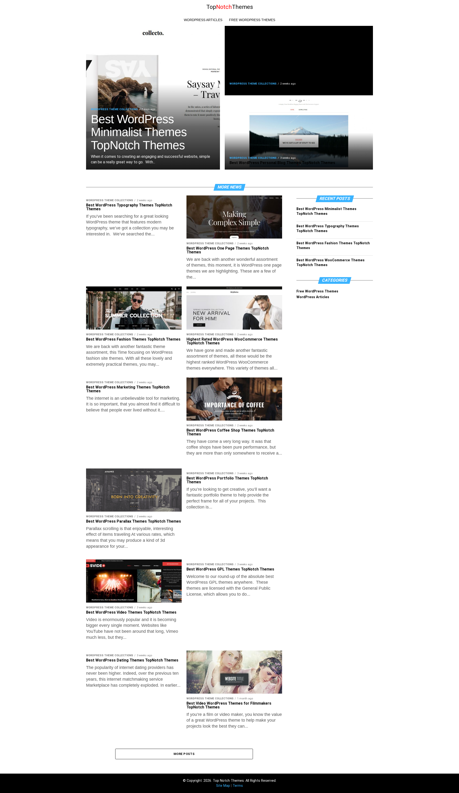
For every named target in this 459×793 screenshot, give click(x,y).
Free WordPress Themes (252, 20)
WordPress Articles (203, 20)
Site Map (223, 786)
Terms (238, 786)
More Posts (184, 754)
